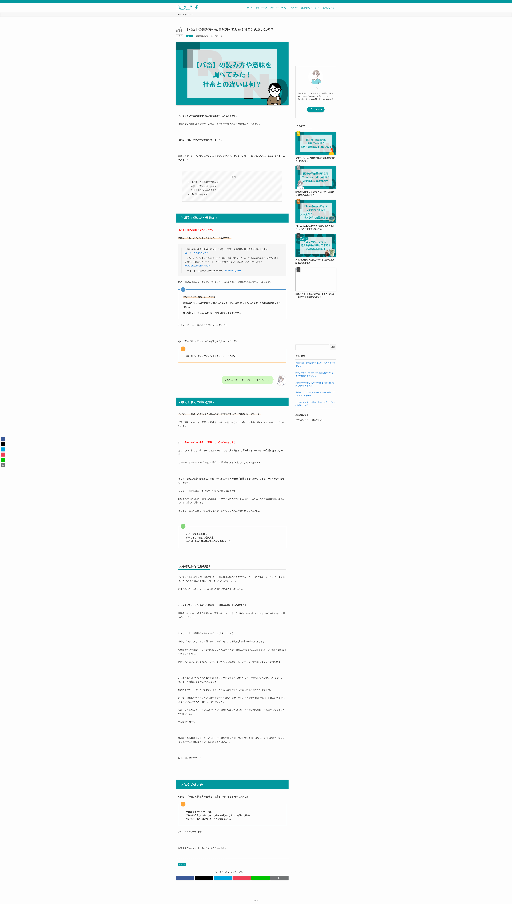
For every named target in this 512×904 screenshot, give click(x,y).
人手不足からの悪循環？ (206, 190)
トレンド (190, 36)
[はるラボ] (188, 7)
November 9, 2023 (232, 271)
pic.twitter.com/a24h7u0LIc (197, 266)
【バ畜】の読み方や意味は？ (205, 182)
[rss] (331, 1)
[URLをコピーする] (279, 878)
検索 (333, 347)
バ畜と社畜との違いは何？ (204, 186)
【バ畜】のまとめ (199, 194)
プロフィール (316, 109)
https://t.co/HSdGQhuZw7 (197, 253)
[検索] (334, 1)
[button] (185, 878)
